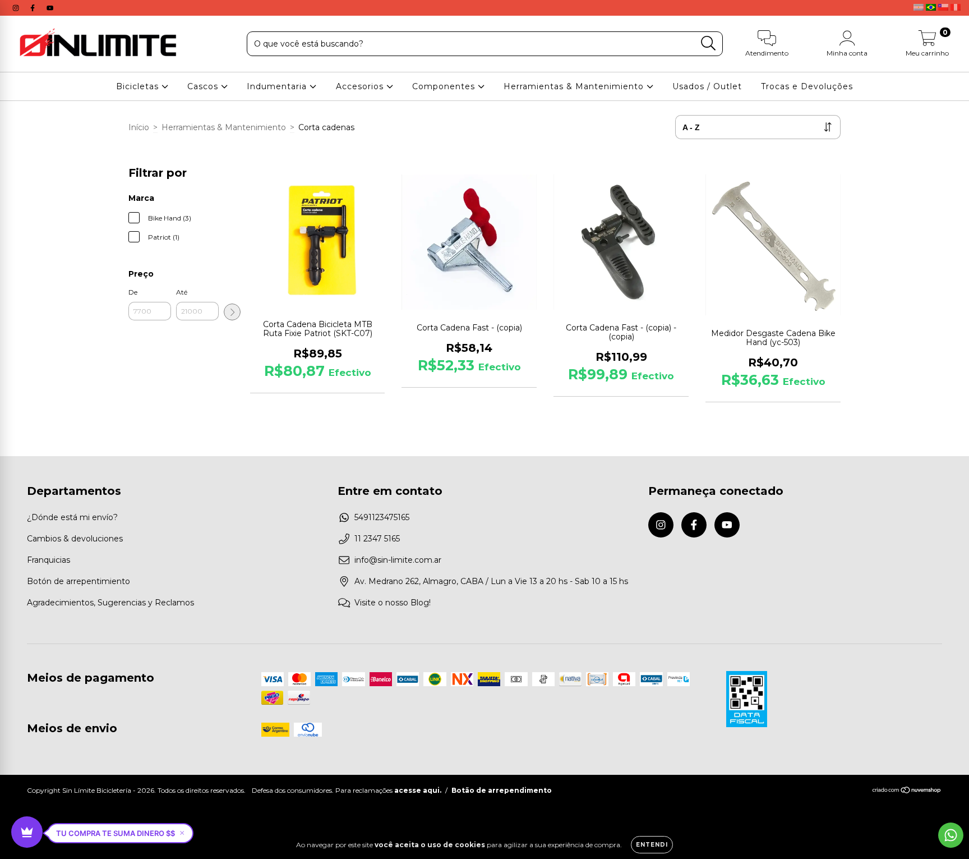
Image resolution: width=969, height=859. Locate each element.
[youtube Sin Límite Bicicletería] (50, 8)
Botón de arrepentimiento (78, 581)
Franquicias (48, 560)
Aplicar (232, 312)
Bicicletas (139, 86)
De (132, 292)
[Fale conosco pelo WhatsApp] (950, 835)
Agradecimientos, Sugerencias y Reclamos (110, 603)
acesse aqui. (417, 790)
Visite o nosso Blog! (392, 603)
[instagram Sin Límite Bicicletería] (16, 8)
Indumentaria (278, 86)
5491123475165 (381, 517)
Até (181, 292)
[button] (120, 833)
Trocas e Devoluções (807, 86)
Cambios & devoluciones (75, 539)
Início (138, 127)
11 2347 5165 (377, 539)
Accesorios (361, 86)
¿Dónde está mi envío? (72, 517)
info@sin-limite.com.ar (397, 560)
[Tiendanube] (907, 791)
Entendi (652, 844)
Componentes (445, 86)
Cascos (204, 86)
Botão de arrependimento (501, 790)
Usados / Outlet (707, 86)
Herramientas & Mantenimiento (575, 86)
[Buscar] (708, 43)
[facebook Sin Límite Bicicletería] (33, 8)
